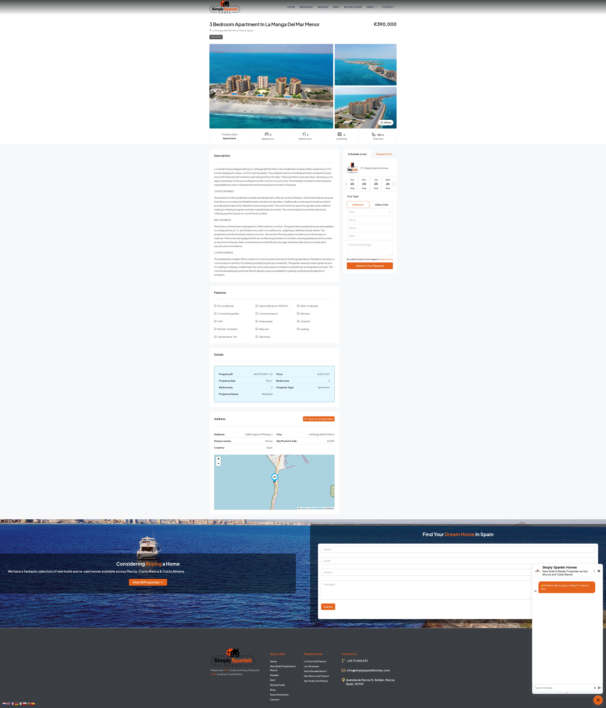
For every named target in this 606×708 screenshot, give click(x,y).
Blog (272, 689)
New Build (306, 7)
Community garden (228, 313)
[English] (8, 703)
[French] (13, 703)
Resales (323, 7)
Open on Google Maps (320, 418)
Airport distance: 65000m (273, 305)
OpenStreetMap (316, 508)
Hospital (305, 321)
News (370, 7)
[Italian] (21, 703)
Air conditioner (226, 305)
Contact (388, 7)
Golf (220, 321)
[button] (274, 477)
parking (305, 328)
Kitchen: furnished (227, 328)
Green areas (266, 321)
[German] (17, 703)
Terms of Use (386, 259)
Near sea (264, 328)
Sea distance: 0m (227, 336)
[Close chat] (598, 700)
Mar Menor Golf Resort (316, 675)
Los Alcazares (311, 666)
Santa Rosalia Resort (315, 671)
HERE (226, 670)
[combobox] (370, 212)
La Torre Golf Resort (315, 661)
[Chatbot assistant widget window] (567, 629)
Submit (328, 606)
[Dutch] (4, 703)
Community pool (268, 313)
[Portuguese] (29, 703)
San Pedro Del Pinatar (316, 680)
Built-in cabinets (309, 305)
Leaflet (303, 508)
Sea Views (264, 336)
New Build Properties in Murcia (283, 668)
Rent (336, 7)
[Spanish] (33, 703)
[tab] (357, 154)
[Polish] (25, 703)
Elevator (305, 313)
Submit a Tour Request (370, 265)
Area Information (279, 694)
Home (291, 7)
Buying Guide (353, 7)
